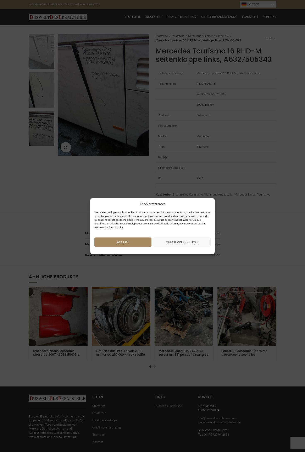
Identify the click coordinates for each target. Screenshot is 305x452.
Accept (123, 242)
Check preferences (182, 242)
